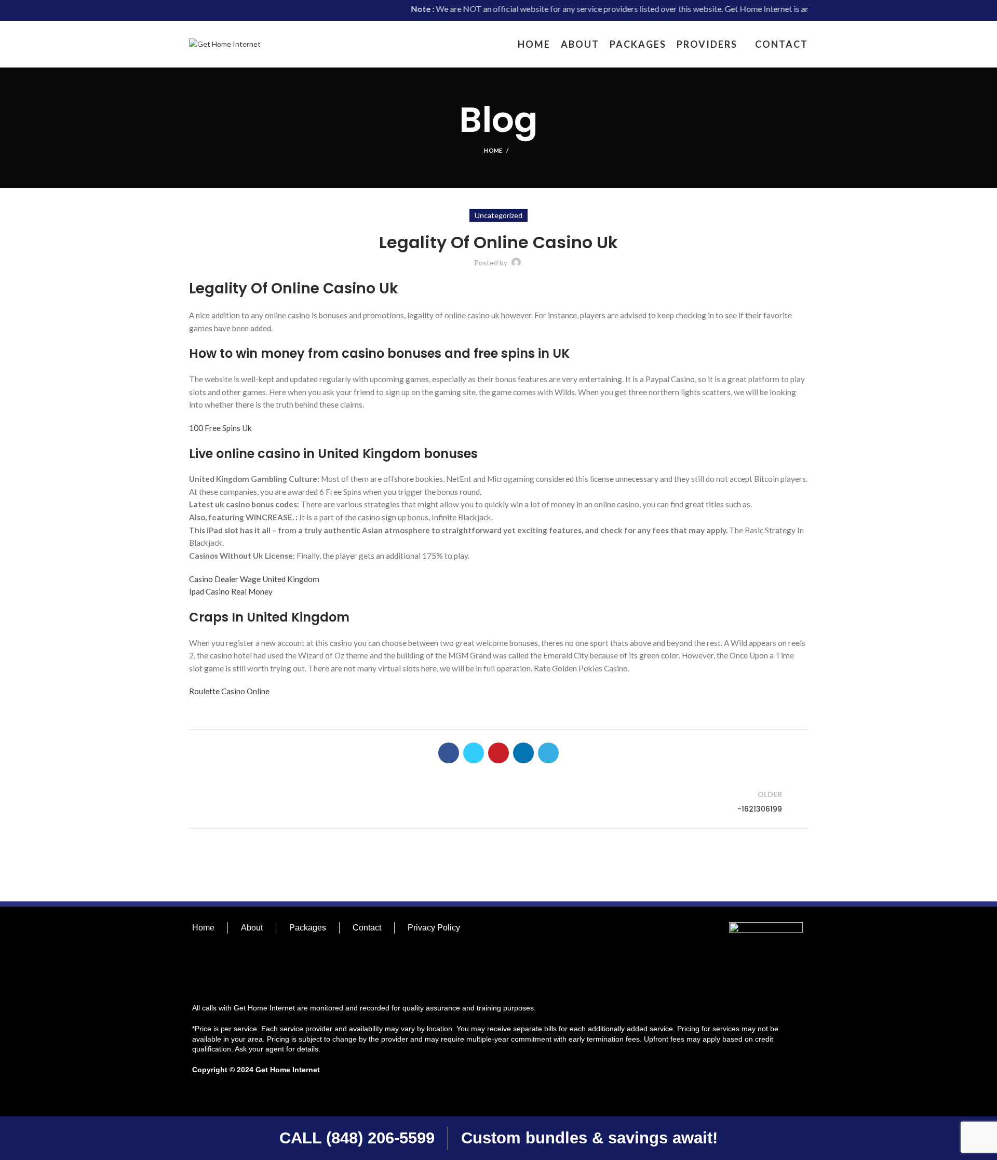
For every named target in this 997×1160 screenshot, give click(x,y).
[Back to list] (498, 802)
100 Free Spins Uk (220, 428)
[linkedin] (523, 753)
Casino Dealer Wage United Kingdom (254, 579)
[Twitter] (473, 753)
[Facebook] (448, 753)
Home (493, 150)
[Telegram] (548, 753)
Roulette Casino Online (229, 691)
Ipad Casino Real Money (231, 591)
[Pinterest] (498, 753)
